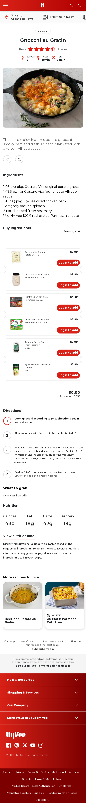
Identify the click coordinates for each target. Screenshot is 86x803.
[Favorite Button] (7, 159)
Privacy (19, 771)
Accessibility (43, 799)
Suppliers (39, 792)
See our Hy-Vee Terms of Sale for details (43, 665)
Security (27, 778)
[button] (30, 49)
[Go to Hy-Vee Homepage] (43, 5)
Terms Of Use (42, 778)
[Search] (71, 5)
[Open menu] (5, 5)
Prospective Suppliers (18, 792)
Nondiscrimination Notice (62, 792)
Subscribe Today (43, 649)
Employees (64, 785)
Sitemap (7, 771)
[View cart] (79, 5)
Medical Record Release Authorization (33, 785)
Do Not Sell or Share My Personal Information (53, 771)
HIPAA (57, 778)
